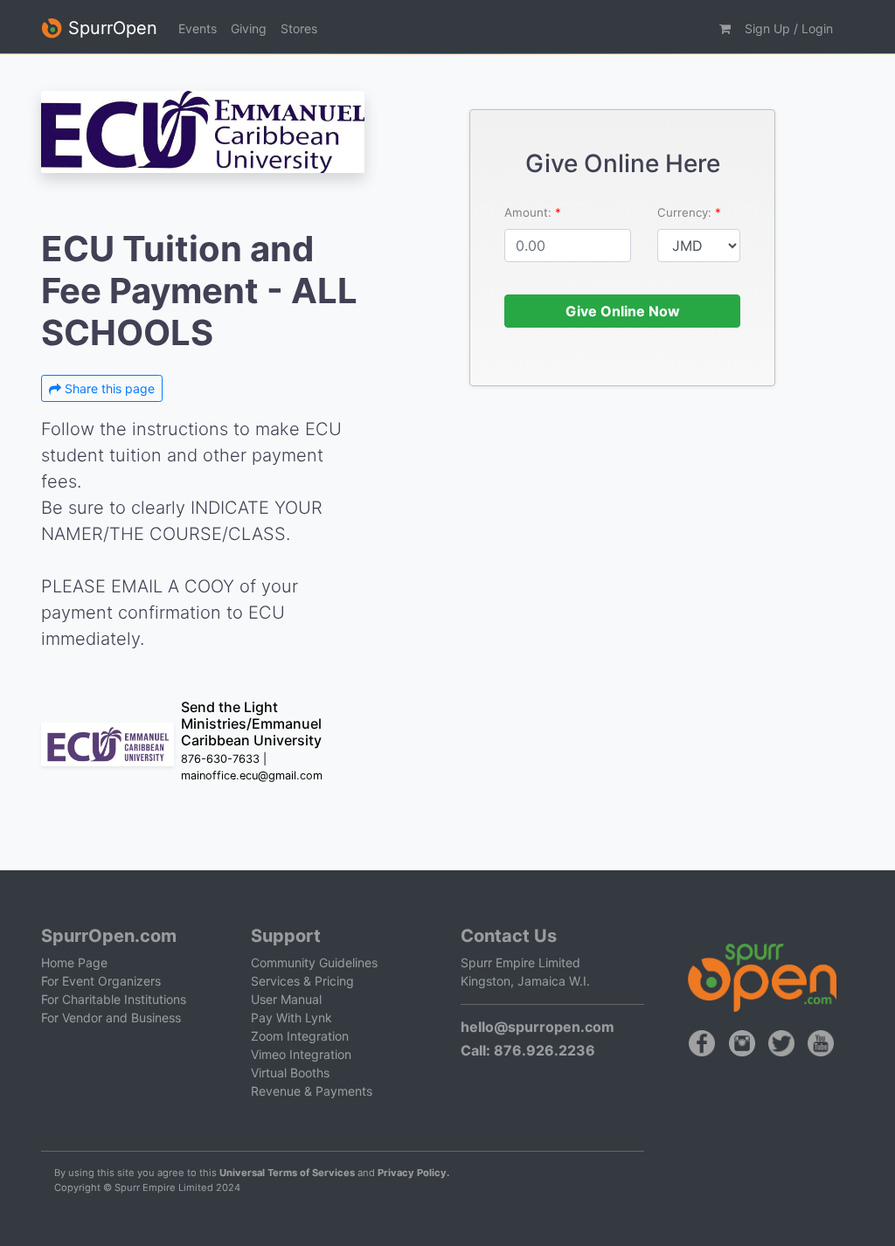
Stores (299, 28)
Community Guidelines (314, 962)
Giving (249, 28)
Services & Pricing (302, 980)
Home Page (74, 962)
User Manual (286, 999)
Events (197, 28)
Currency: (686, 212)
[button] (725, 28)
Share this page (108, 388)
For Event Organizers (101, 980)
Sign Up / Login (789, 28)
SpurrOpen (110, 27)
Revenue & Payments (311, 1090)
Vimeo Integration (301, 1054)
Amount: (529, 212)
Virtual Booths (290, 1072)
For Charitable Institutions (113, 999)
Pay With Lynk (291, 1017)
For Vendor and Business (111, 1017)
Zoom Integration (300, 1035)
